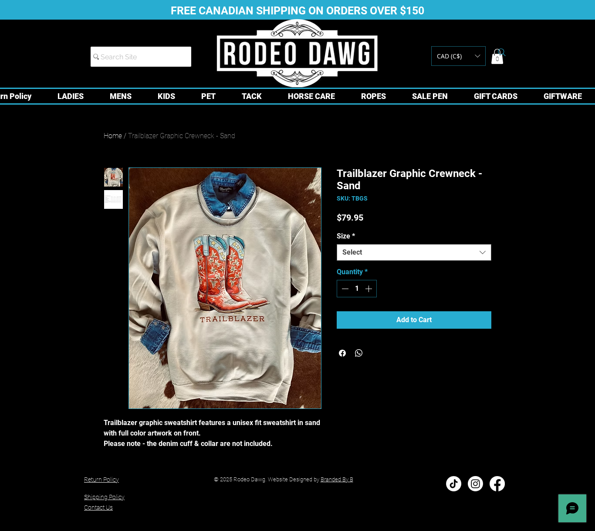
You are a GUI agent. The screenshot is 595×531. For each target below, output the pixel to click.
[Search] (502, 52)
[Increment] (369, 288)
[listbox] (458, 56)
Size (346, 236)
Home (113, 136)
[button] (458, 56)
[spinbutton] (356, 288)
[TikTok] (453, 483)
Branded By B (337, 479)
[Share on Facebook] (342, 353)
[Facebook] (497, 483)
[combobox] (414, 252)
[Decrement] (344, 288)
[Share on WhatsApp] (359, 353)
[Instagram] (475, 483)
